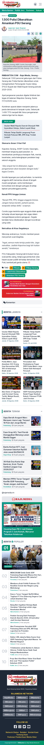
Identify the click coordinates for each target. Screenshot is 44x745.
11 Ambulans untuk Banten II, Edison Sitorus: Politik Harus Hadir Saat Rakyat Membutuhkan (25, 650)
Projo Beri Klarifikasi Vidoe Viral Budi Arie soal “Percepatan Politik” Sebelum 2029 (25, 661)
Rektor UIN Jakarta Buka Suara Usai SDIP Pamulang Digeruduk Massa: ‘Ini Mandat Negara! (25, 639)
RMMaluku (9, 715)
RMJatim (22, 702)
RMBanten (22, 698)
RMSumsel (35, 702)
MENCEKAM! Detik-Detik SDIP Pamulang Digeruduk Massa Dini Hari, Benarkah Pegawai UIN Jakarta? (26, 575)
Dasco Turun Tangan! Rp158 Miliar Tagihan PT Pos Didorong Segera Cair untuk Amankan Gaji (26, 596)
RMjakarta (35, 698)
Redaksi (23, 732)
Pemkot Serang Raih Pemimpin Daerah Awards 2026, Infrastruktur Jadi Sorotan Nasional (24, 618)
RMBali (22, 710)
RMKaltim (35, 710)
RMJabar (9, 702)
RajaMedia (8, 698)
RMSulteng (22, 706)
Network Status (12, 732)
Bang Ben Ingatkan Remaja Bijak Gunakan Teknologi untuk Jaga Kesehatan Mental (23, 607)
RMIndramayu (35, 715)
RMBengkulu (9, 710)
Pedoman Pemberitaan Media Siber (22, 737)
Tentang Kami (22, 735)
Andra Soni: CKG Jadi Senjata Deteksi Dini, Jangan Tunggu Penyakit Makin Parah (21, 562)
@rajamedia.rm (8, 492)
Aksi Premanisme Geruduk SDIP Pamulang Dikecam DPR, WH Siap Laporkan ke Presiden (24, 628)
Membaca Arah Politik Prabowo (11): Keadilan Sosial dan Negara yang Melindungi (25, 585)
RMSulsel (35, 706)
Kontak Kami (33, 732)
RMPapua (22, 715)
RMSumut (9, 706)
